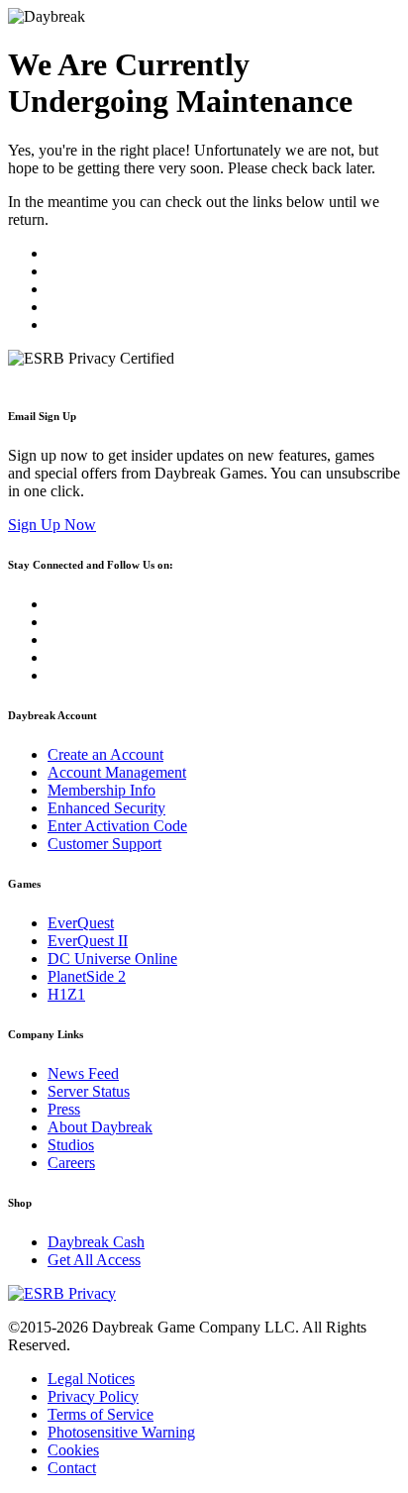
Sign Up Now (52, 524)
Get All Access (94, 1259)
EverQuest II (88, 940)
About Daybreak (100, 1127)
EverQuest (81, 922)
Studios (71, 1144)
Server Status (89, 1091)
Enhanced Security (106, 808)
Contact (72, 1467)
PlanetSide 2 (87, 976)
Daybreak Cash (96, 1241)
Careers (71, 1162)
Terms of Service (100, 1414)
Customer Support (104, 843)
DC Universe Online (112, 958)
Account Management (117, 772)
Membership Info (101, 790)
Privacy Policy (93, 1396)
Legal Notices (91, 1378)
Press (64, 1109)
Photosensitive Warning (121, 1432)
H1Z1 (66, 994)
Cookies (73, 1449)
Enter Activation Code (117, 825)
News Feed (83, 1073)
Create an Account (105, 754)
